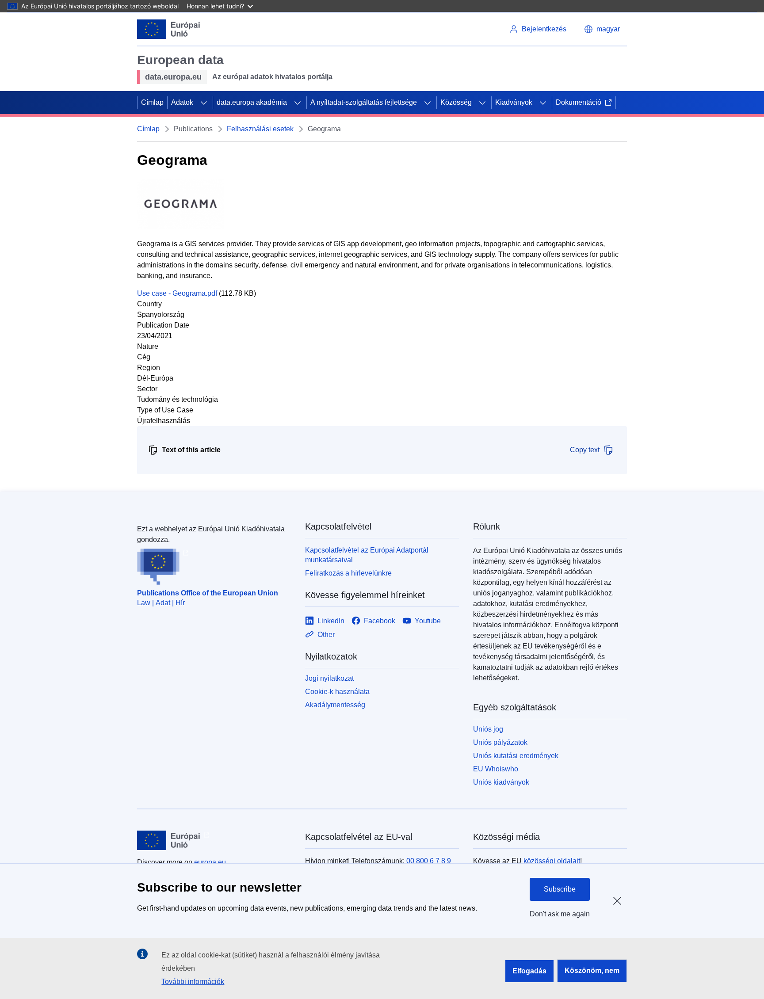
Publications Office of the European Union (207, 593)
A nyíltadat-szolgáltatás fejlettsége (363, 102)
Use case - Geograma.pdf (177, 293)
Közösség (456, 102)
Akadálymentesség (335, 705)
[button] (602, 29)
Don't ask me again (560, 914)
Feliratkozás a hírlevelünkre (348, 573)
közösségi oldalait (551, 861)
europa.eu (210, 862)
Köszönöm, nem (592, 970)
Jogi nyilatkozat (329, 678)
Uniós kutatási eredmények (515, 755)
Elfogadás (529, 971)
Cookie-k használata (337, 691)
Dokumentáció (578, 102)
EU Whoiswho (495, 769)
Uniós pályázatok (500, 742)
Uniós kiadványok (501, 782)
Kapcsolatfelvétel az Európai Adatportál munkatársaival (366, 555)
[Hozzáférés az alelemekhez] (204, 102)
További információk (192, 981)
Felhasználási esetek (260, 129)
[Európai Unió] (168, 29)
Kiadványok (513, 102)
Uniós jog (488, 729)
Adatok (182, 102)
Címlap (152, 102)
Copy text (585, 450)
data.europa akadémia (252, 102)
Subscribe (560, 889)
